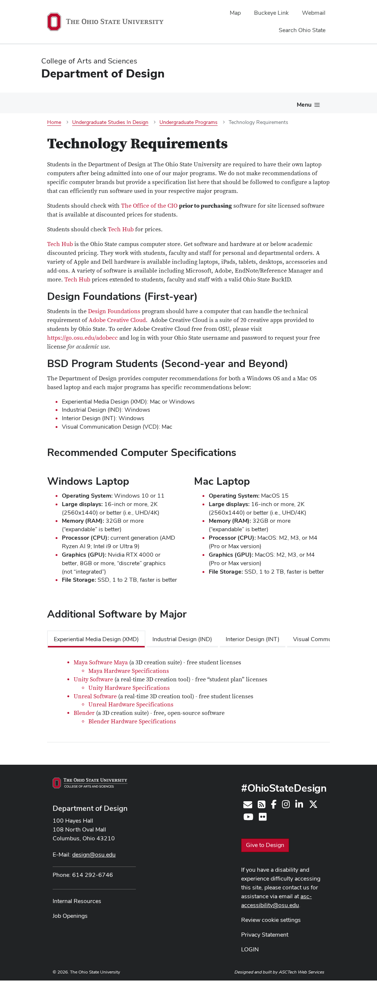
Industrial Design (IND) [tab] (182, 639)
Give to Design (265, 845)
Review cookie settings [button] (271, 920)
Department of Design (90, 808)
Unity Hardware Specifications (129, 688)
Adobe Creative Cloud (117, 320)
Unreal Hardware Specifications (130, 704)
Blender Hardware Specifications (132, 721)
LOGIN (250, 949)
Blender (84, 713)
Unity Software (93, 679)
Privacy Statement (264, 934)
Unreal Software (95, 696)
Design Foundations (114, 311)
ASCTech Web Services (301, 972)
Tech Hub (121, 229)
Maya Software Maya (101, 662)
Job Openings (70, 916)
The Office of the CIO (149, 206)
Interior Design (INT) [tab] (252, 639)
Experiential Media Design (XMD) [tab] (96, 639)
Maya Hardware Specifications (128, 671)
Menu (304, 104)
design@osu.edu (94, 854)
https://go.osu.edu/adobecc (82, 338)
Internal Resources (77, 901)
